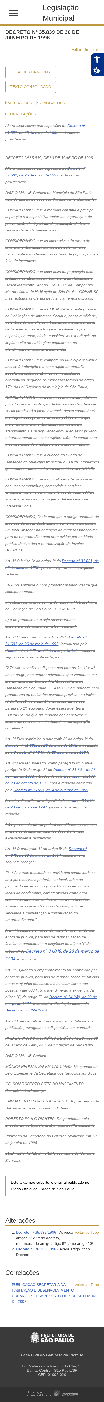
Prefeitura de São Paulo (52, 1335)
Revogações (52, 103)
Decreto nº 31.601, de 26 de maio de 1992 (41, 745)
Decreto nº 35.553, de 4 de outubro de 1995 (51, 790)
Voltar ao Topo (87, 1232)
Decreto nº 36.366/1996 (25, 1010)
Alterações (19, 103)
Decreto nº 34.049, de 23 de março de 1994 (42, 650)
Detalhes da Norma (31, 72)
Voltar (76, 49)
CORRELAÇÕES (21, 114)
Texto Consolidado (30, 87)
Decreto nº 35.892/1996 (36, 1232)
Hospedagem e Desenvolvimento (52, 1393)
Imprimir (92, 49)
